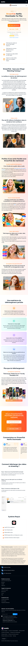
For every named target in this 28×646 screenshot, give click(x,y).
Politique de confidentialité (8, 620)
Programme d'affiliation (5, 602)
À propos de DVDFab (5, 599)
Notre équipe (3, 600)
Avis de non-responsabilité (13, 630)
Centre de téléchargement (6, 580)
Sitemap (14, 635)
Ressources (3, 591)
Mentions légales (4, 630)
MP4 (15, 204)
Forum (2, 593)
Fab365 (2, 583)
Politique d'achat (4, 634)
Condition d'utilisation (5, 632)
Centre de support (4, 589)
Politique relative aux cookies (6, 635)
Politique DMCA (22, 630)
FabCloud (3, 585)
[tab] (12, 11)
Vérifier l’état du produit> (14, 37)
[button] (14, 25)
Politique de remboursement (13, 634)
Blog (2, 594)
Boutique (3, 582)
